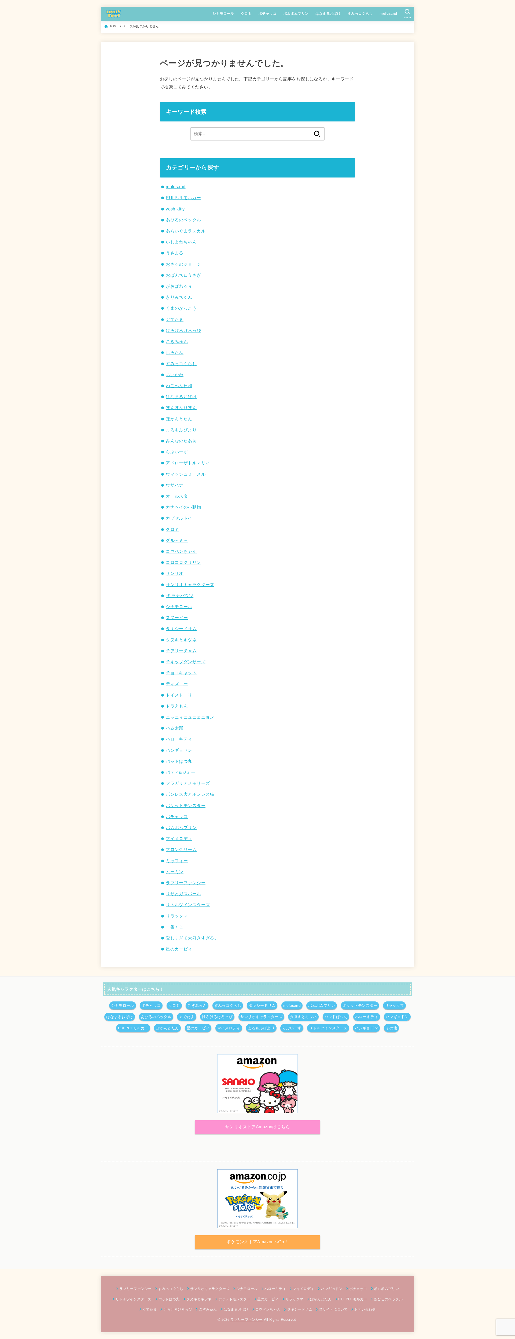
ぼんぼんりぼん (181, 407)
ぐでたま (174, 319)
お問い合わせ (365, 1309)
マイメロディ (179, 838)
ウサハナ (174, 485)
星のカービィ (179, 948)
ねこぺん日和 (179, 385)
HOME (114, 26)
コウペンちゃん (181, 551)
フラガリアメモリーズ (188, 783)
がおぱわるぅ (179, 286)
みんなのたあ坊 (181, 440)
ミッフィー (177, 860)
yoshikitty (175, 208)
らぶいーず (177, 451)
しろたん (174, 352)
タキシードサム (181, 628)
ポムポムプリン (296, 14)
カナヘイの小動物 (183, 507)
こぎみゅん (177, 341)
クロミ (246, 14)
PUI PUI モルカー (183, 197)
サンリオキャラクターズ (190, 584)
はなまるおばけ (328, 14)
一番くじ (174, 926)
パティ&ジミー (180, 772)
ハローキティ (179, 739)
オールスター (179, 496)
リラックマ (177, 915)
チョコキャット (181, 672)
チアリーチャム (181, 650)
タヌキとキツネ (181, 639)
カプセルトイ (179, 518)
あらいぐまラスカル (185, 230)
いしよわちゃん (181, 241)
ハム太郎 (174, 728)
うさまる (174, 252)
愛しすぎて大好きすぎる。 (192, 937)
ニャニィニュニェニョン (190, 717)
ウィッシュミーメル (185, 474)
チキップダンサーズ (185, 661)
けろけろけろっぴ (183, 330)
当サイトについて (333, 1309)
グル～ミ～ (177, 540)
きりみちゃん (179, 297)
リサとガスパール (183, 893)
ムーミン (174, 871)
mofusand (388, 14)
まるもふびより (181, 429)
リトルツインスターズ (188, 904)
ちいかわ (174, 374)
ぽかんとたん (179, 418)
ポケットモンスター (185, 805)
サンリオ (174, 573)
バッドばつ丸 (179, 761)
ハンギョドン (179, 750)
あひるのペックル (183, 219)
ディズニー (177, 683)
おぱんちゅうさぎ (183, 275)
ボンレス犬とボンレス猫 (190, 794)
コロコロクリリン (183, 562)
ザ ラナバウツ (179, 595)
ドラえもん (177, 706)
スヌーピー (177, 617)
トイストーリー (181, 695)
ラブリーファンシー (185, 882)
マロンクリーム (181, 849)
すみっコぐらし (360, 14)
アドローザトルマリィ (188, 462)
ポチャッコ (268, 14)
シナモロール (223, 14)
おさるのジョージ (183, 264)
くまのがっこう (181, 308)
